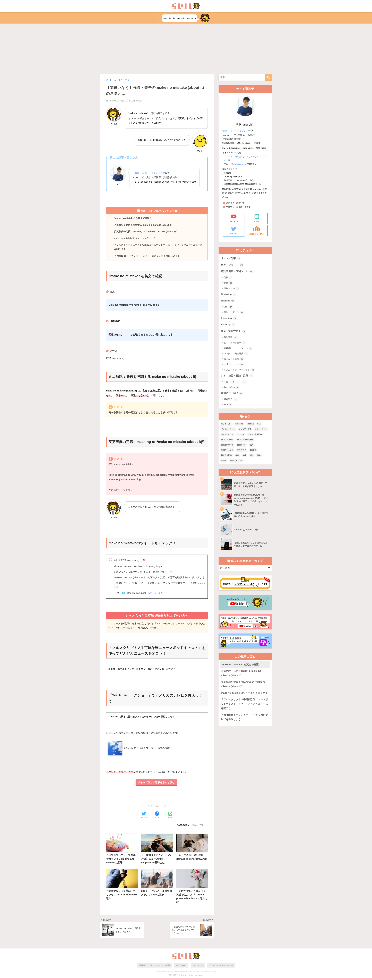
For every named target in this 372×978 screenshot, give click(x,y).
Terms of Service (208, 971)
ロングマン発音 (227, 440)
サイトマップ (198, 965)
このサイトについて (235, 203)
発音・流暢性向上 (233, 331)
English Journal (239, 164)
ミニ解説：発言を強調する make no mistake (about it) (142, 225)
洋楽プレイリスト (234, 381)
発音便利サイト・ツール (237, 348)
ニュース (240, 434)
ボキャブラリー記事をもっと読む (156, 782)
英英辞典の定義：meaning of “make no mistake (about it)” (145, 231)
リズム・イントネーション (239, 369)
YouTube (233, 221)
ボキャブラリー (200, 825)
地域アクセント (233, 364)
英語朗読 (230, 337)
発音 (237, 455)
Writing (227, 300)
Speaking (228, 294)
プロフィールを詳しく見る (238, 207)
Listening (228, 318)
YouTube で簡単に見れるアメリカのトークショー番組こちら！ (141, 716)
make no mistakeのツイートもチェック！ (136, 238)
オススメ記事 (230, 258)
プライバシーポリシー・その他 (221, 965)
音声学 (223, 460)
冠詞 (228, 307)
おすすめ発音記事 (234, 342)
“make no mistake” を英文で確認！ (133, 218)
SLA (227, 404)
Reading (227, 324)
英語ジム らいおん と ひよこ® (236, 130)
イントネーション (228, 429)
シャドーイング (227, 434)
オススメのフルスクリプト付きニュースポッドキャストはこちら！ (143, 669)
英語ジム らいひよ (256, 234)
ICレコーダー (226, 424)
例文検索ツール (227, 445)
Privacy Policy (196, 971)
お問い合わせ (181, 965)
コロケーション (261, 429)
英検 (227, 277)
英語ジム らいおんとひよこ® (150, 173)
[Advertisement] (186, 48)
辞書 (228, 283)
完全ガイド (241, 450)
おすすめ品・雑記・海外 (236, 375)
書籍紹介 (230, 399)
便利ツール (231, 288)
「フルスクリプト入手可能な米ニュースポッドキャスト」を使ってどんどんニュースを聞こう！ (158, 246)
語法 (251, 455)
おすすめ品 (231, 387)
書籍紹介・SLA (231, 393)
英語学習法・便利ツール (236, 271)
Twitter (233, 233)
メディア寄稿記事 (255, 434)
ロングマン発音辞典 (235, 353)
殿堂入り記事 (226, 455)
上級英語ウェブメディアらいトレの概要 (154, 965)
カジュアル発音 (233, 359)
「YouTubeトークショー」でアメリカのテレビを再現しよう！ (147, 256)
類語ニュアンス (233, 312)
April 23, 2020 (155, 593)
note (256, 221)
